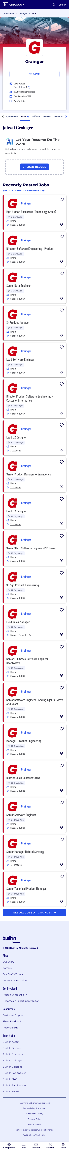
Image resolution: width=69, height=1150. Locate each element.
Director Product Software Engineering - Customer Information (29, 398)
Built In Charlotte (13, 1054)
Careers (7, 968)
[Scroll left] (3, 117)
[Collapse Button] (61, 224)
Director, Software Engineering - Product (30, 248)
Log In (62, 4)
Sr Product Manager (17, 322)
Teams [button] (47, 116)
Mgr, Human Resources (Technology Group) (31, 212)
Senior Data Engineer (18, 285)
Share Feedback (12, 1021)
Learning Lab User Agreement (34, 1103)
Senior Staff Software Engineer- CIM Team (30, 548)
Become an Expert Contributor (21, 1000)
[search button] (54, 4)
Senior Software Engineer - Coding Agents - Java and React (34, 702)
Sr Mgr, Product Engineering (22, 585)
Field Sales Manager (18, 622)
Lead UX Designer (16, 437)
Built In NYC (10, 1079)
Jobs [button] (25, 116)
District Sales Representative (23, 778)
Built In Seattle (11, 1091)
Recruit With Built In (15, 994)
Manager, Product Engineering (23, 741)
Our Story (8, 961)
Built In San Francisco (15, 1085)
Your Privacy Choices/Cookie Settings (34, 1130)
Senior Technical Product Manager (26, 888)
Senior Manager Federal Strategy (25, 851)
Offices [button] (36, 116)
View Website (20, 101)
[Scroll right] (66, 117)
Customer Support (14, 1015)
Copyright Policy (34, 1113)
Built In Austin (11, 1041)
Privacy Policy (34, 1119)
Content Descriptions (15, 980)
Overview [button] (12, 116)
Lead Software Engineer (20, 359)
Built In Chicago (12, 1060)
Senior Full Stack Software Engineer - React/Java (28, 661)
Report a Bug (10, 1027)
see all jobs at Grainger (33, 912)
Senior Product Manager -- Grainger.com (29, 474)
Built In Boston (11, 1048)
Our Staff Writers (13, 974)
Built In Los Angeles (14, 1072)
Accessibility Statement (34, 1108)
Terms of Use (34, 1124)
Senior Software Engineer (21, 815)
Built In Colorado (12, 1066)
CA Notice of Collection (34, 1135)
